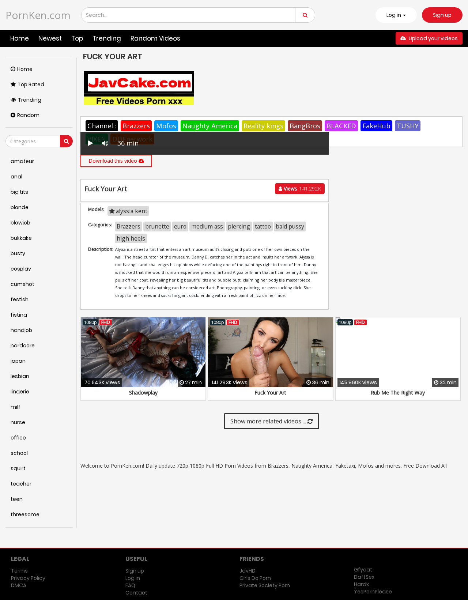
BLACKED (341, 125)
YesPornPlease (373, 591)
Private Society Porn (264, 585)
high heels (131, 238)
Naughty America (209, 125)
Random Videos (155, 38)
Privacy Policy (28, 578)
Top (77, 38)
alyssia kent (130, 211)
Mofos (166, 125)
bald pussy (290, 226)
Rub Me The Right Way (398, 392)
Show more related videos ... (268, 421)
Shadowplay (143, 392)
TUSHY (408, 125)
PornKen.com (38, 15)
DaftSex (364, 577)
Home (19, 38)
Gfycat (363, 569)
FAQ (130, 585)
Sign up (442, 15)
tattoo (263, 226)
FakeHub (376, 125)
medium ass (207, 226)
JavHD (247, 570)
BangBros (305, 125)
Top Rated (31, 84)
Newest (50, 38)
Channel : (101, 125)
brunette (157, 226)
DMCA (18, 585)
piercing (239, 226)
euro (180, 226)
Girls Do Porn (255, 578)
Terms (19, 570)
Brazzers (136, 125)
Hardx (361, 584)
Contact (136, 592)
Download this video (113, 160)
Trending (107, 38)
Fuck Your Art (270, 392)
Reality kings (263, 125)
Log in (132, 578)
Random (28, 115)
